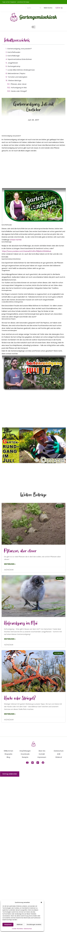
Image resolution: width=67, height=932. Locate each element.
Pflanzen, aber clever (19, 84)
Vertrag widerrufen (9, 774)
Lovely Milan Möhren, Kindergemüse (21, 70)
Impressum (42, 757)
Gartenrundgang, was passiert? (19, 49)
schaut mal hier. (16, 240)
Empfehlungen (25, 751)
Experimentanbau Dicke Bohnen (20, 59)
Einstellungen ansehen (34, 924)
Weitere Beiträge (14, 80)
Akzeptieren (8, 924)
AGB (58, 754)
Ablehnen (20, 924)
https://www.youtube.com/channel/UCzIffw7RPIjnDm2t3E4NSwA (26, 251)
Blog (8, 757)
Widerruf (58, 757)
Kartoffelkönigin (14, 56)
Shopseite (8, 754)
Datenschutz (28, 929)
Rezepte (25, 757)
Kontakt (42, 754)
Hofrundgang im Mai (19, 88)
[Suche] (40, 8)
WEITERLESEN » (10, 564)
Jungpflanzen (13, 63)
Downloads (25, 754)
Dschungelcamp (14, 66)
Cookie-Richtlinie (17, 929)
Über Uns (42, 751)
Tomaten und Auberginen (17, 77)
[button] (41, 902)
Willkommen (8, 751)
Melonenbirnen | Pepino (16, 73)
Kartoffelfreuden (14, 52)
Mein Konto (48, 8)
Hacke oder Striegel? (19, 91)
